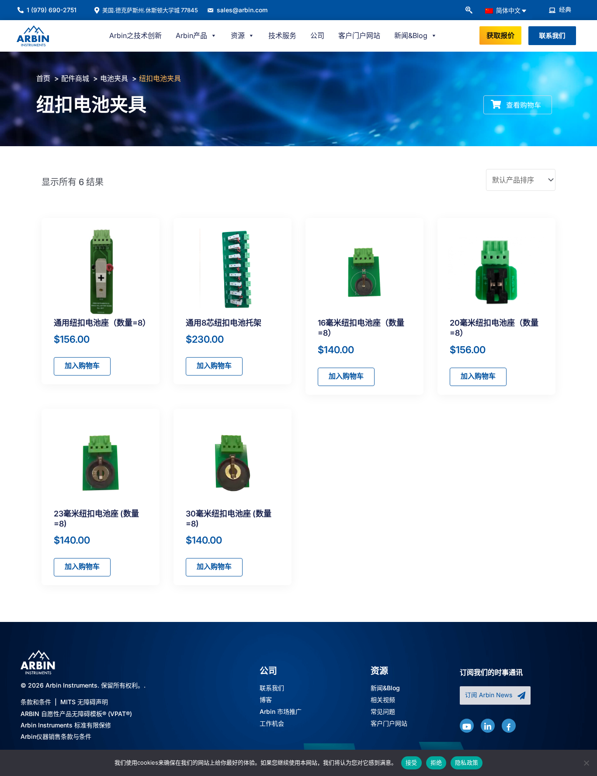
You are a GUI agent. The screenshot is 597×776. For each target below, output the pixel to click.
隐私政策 (466, 762)
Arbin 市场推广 (281, 712)
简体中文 (507, 10)
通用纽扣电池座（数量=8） (102, 322)
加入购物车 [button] (82, 365)
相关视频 (383, 700)
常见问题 (383, 712)
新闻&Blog (385, 688)
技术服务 (282, 35)
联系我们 (272, 688)
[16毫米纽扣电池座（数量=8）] (364, 272)
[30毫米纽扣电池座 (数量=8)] (232, 463)
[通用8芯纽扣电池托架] (232, 272)
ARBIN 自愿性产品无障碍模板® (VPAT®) (76, 713)
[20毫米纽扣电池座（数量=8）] (496, 272)
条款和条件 (36, 702)
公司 (317, 35)
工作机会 (272, 723)
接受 (411, 762)
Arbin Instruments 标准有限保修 (66, 725)
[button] (468, 11)
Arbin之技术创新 (135, 35)
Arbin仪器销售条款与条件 (56, 736)
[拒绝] (586, 762)
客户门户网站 (359, 35)
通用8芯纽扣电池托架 (223, 322)
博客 (266, 700)
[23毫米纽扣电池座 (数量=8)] (101, 463)
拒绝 (436, 762)
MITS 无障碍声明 (84, 702)
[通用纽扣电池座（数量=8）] (101, 272)
